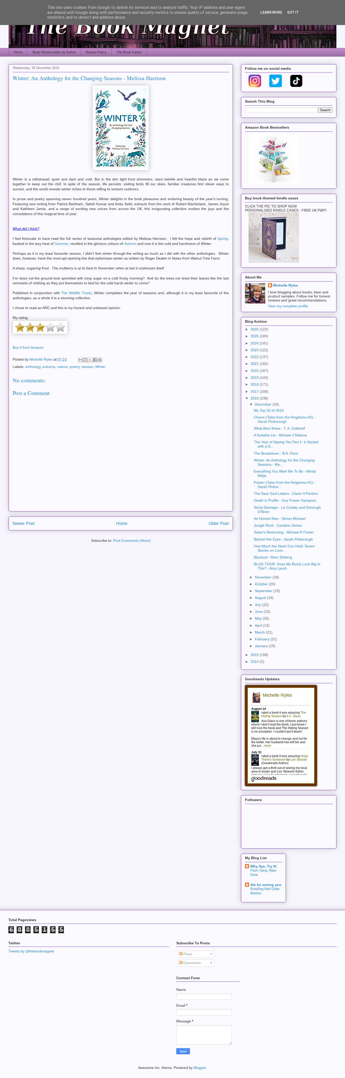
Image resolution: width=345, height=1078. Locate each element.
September (264, 591)
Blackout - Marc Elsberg (273, 557)
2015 (255, 655)
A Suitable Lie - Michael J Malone (280, 435)
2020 (255, 371)
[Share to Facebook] (94, 359)
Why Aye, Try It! (263, 866)
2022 (255, 357)
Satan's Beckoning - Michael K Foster (284, 532)
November (264, 577)
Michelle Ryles (285, 285)
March (260, 632)
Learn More (271, 12)
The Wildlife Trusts (76, 293)
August (261, 598)
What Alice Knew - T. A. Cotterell (279, 428)
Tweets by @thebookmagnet (31, 951)
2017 (255, 391)
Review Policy (96, 52)
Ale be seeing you (265, 885)
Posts (187, 954)
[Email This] (80, 359)
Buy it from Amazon (28, 347)
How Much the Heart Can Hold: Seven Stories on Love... (284, 548)
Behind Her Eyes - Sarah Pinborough (283, 539)
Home (18, 52)
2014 (255, 662)
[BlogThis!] (85, 359)
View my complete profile (288, 306)
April (259, 625)
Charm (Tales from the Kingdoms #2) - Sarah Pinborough (284, 419)
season (87, 367)
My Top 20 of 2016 (269, 410)
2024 (255, 343)
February (262, 639)
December (264, 404)
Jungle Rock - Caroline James (278, 525)
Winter (100, 367)
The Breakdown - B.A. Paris (276, 453)
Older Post (219, 523)
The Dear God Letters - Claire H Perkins (286, 493)
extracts (49, 367)
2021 (255, 364)
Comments (191, 963)
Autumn (130, 244)
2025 (255, 336)
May (259, 618)
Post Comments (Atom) (132, 540)
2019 (255, 378)
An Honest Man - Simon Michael (279, 519)
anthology (33, 367)
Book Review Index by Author (54, 52)
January (262, 646)
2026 (255, 329)
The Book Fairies (129, 52)
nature (62, 367)
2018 (255, 384)
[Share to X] (90, 359)
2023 (255, 350)
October (262, 584)
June (259, 612)
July (258, 605)
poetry (75, 367)
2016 (255, 398)
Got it (293, 12)
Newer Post (24, 523)
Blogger (200, 1068)
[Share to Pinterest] (99, 359)
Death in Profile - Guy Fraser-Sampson (285, 500)
